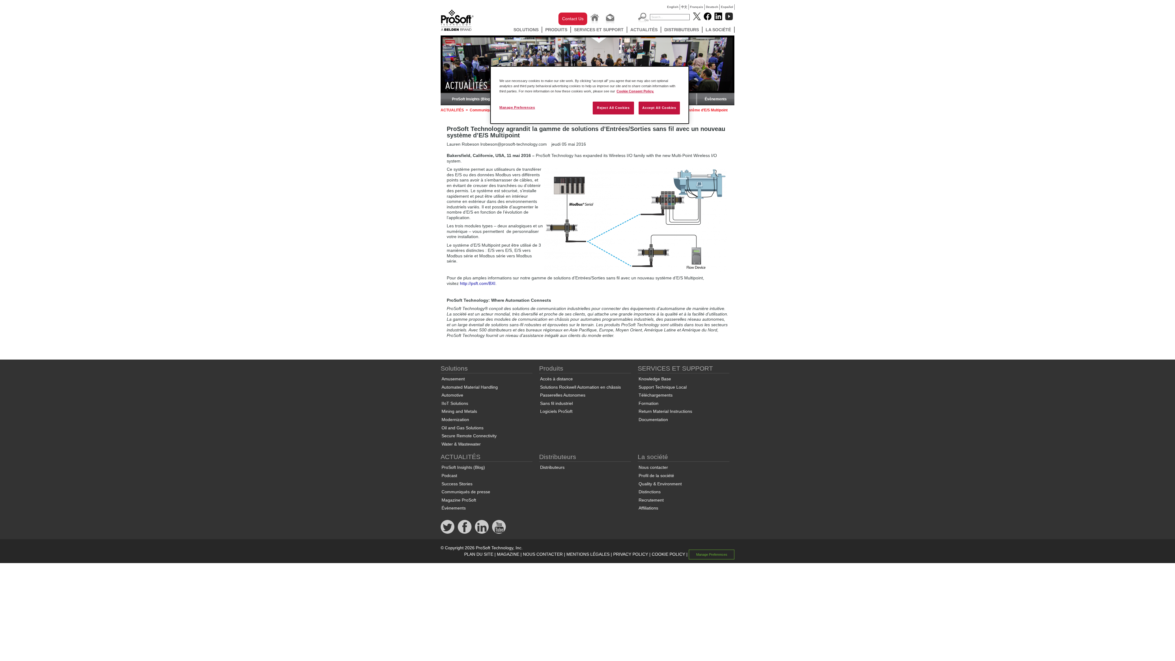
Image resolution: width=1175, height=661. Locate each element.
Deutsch (712, 7)
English (672, 7)
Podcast (449, 475)
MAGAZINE (508, 554)
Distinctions (650, 491)
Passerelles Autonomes (562, 395)
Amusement (453, 378)
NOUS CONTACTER (543, 554)
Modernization (455, 419)
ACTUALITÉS (644, 29)
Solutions (526, 29)
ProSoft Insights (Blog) (471, 99)
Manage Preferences (517, 107)
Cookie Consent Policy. (635, 91)
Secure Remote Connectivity (469, 435)
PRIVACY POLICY (630, 554)
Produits (556, 29)
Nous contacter (653, 467)
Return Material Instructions (665, 411)
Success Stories (457, 483)
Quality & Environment (660, 483)
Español (727, 7)
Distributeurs (681, 29)
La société (718, 29)
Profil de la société (656, 475)
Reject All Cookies (613, 108)
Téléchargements (656, 395)
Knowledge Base (655, 378)
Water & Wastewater (461, 444)
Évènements (716, 99)
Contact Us (573, 18)
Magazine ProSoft (459, 500)
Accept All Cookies (659, 108)
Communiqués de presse (466, 491)
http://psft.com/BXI (477, 283)
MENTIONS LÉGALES (588, 554)
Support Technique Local (663, 387)
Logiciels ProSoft (556, 411)
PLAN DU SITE (478, 554)
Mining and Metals (459, 411)
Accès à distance (556, 378)
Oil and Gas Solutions (462, 427)
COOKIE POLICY (668, 554)
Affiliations (648, 508)
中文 (684, 7)
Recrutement (651, 500)
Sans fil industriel (556, 403)
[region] (589, 95)
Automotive (452, 395)
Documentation (653, 419)
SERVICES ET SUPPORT (599, 29)
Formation (648, 403)
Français (696, 7)
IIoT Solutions (455, 403)
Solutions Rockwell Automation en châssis (580, 387)
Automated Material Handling (470, 387)
